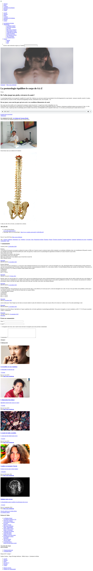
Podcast (8, 40)
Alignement (15, 239)
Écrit (7, 42)
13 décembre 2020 (12, 246)
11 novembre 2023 (12, 262)
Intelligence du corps (81, 239)
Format (5, 39)
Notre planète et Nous (11, 31)
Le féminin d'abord (9, 519)
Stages (4, 5)
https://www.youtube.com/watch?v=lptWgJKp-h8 (32, 232)
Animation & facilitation (9, 7)
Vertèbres (23, 239)
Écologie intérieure (66, 239)
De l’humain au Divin (11, 35)
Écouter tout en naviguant (6, 114)
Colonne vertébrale (7, 239)
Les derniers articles (5, 512)
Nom (2, 321)
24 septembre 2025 (14, 314)
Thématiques (6, 24)
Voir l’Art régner (10, 36)
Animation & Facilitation (9, 18)
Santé (8, 240)
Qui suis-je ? (6, 562)
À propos (5, 6)
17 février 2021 (12, 276)
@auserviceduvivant (8, 550)
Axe (19, 239)
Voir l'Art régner (7, 540)
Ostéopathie (3, 240)
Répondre (3, 260)
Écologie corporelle (57, 239)
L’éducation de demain (11, 32)
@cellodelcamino (7, 551)
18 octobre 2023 (8, 300)
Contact (5, 10)
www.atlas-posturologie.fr (9, 230)
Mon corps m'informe (11, 84)
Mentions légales (7, 567)
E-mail (3, 324)
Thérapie (5, 3)
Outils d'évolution (9, 534)
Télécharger (3, 115)
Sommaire (3, 84)
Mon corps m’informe (11, 29)
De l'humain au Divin (8, 537)
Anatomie (74, 239)
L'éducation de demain (8, 532)
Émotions (46, 239)
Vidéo (7, 41)
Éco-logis (8, 28)
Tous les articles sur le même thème (9, 511)
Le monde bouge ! (10, 37)
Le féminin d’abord (10, 25)
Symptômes (89, 239)
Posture (50, 239)
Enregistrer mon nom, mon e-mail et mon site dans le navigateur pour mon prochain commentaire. (24, 326)
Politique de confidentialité (9, 569)
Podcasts (5, 9)
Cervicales (28, 239)
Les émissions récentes (8, 23)
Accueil (5, 12)
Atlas (32, 239)
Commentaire (4, 337)
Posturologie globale (38, 239)
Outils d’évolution (10, 33)
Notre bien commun (11, 27)
